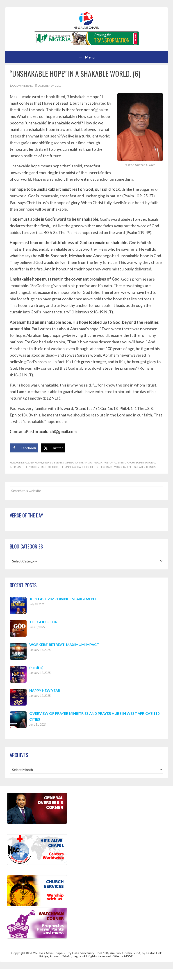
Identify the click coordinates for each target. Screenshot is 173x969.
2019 (30, 462)
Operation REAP (76, 462)
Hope (38, 462)
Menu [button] (90, 57)
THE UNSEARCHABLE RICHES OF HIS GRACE (86, 467)
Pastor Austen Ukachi (119, 462)
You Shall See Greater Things (134, 467)
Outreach (95, 462)
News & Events (53, 462)
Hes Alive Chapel (86, 20)
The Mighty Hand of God (40, 467)
